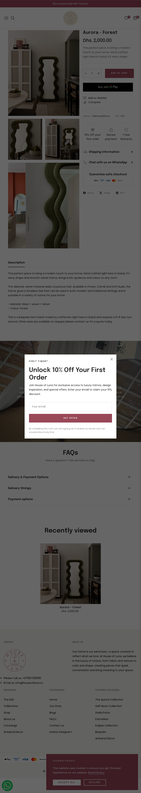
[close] (111, 359)
